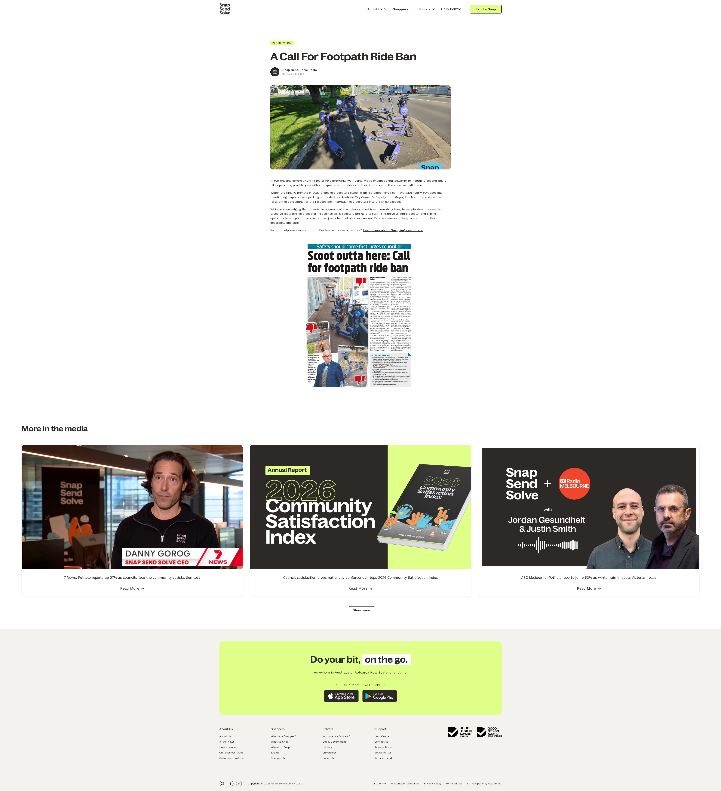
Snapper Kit (278, 757)
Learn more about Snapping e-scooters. (393, 230)
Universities (329, 752)
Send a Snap (485, 9)
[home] (225, 9)
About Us (225, 736)
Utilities (327, 747)
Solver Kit (329, 757)
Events (275, 752)
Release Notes (383, 747)
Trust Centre (378, 783)
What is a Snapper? (283, 736)
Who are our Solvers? (336, 736)
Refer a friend (383, 757)
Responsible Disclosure (404, 783)
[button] (377, 9)
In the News (227, 741)
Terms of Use (454, 783)
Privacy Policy (432, 783)
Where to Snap (280, 747)
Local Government (334, 741)
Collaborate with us (231, 757)
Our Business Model (231, 752)
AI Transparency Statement (484, 783)
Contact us (381, 741)
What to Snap (280, 741)
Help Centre (451, 9)
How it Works (227, 747)
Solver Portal (382, 752)
